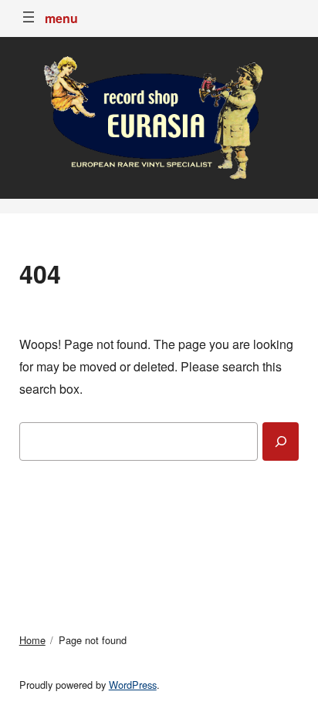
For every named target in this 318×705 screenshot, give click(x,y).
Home (32, 640)
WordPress (133, 684)
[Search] (280, 441)
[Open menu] (28, 17)
